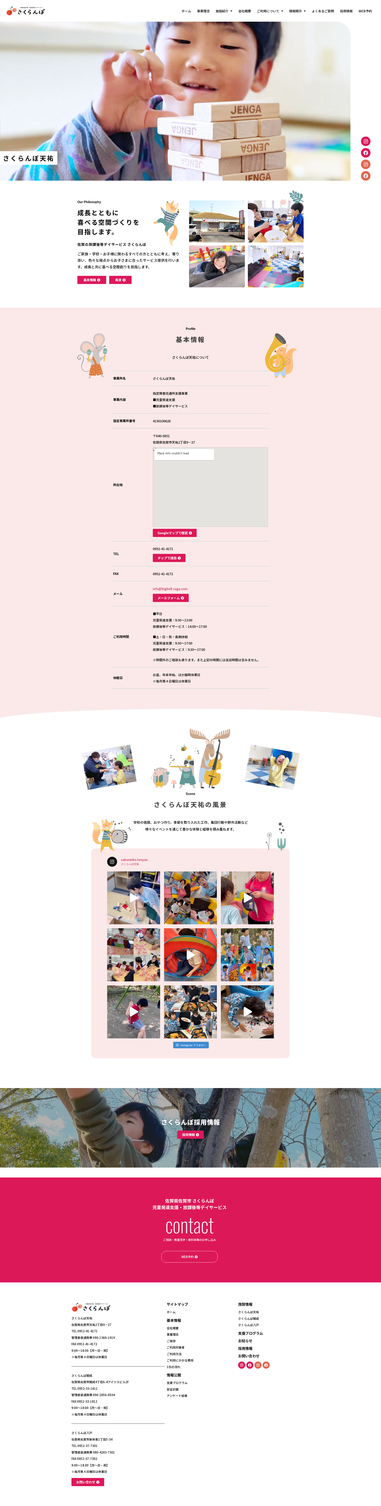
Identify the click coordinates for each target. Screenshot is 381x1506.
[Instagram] (365, 141)
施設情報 (245, 1304)
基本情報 (174, 1320)
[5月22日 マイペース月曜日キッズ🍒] (133, 954)
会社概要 (244, 11)
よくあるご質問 (323, 11)
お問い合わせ (249, 1355)
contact (189, 1224)
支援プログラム (250, 1333)
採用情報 (346, 11)
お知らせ (245, 1340)
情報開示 (295, 11)
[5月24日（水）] (133, 898)
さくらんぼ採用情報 (190, 1121)
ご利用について (268, 11)
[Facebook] (365, 153)
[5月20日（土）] (247, 1011)
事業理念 (203, 11)
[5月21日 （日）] (133, 1011)
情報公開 (174, 1374)
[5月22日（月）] (190, 954)
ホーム (186, 11)
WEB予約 (365, 11)
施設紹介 (222, 11)
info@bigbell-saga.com (170, 588)
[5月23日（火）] (247, 898)
